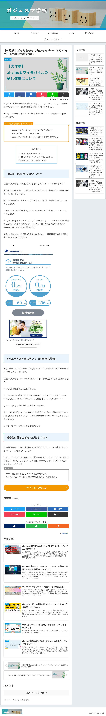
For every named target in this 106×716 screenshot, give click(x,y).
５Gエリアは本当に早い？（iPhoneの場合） (37, 157)
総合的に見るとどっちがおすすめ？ (33, 160)
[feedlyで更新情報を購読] (36, 526)
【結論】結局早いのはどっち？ (32, 153)
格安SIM (8, 498)
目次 (33, 148)
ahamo (16, 498)
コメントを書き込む (36, 692)
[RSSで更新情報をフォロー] (58, 526)
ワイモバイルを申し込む (36, 487)
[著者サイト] (14, 526)
